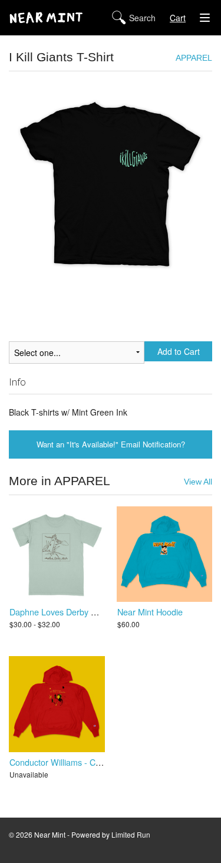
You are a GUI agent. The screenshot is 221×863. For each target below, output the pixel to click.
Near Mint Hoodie (150, 611)
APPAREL (194, 58)
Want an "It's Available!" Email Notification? (111, 444)
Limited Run (130, 834)
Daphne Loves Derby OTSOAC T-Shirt (81, 611)
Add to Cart (178, 351)
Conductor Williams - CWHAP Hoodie (79, 762)
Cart (178, 18)
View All (198, 481)
